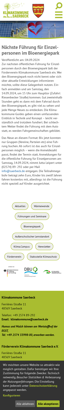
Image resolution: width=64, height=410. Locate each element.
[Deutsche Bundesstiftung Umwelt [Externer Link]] (32, 278)
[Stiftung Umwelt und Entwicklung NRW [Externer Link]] (52, 274)
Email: (5, 319)
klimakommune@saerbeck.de (29, 319)
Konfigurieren (11, 395)
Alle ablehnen (25, 404)
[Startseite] (16, 10)
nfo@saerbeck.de (13, 171)
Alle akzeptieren (48, 404)
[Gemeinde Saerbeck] (38, 11)
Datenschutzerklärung (43, 386)
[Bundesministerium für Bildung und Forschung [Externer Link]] (12, 278)
